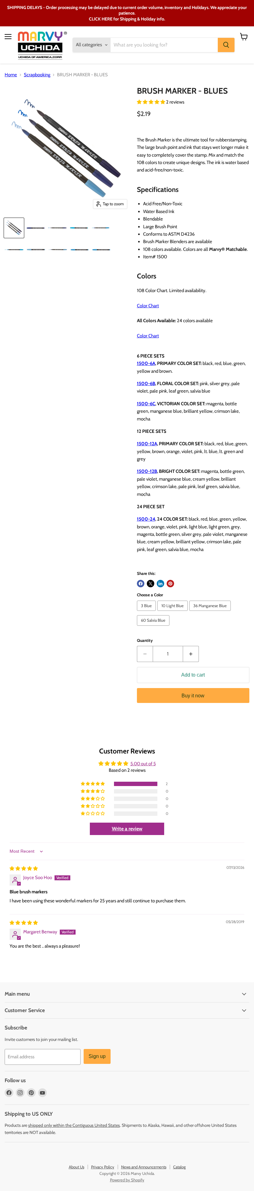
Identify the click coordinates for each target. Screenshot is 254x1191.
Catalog (179, 1166)
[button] (151, 102)
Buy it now (193, 695)
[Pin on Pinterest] (170, 583)
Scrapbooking (37, 75)
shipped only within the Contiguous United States (74, 1125)
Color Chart (148, 306)
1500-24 (146, 519)
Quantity (145, 640)
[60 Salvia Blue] (154, 627)
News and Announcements (143, 1166)
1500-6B (146, 383)
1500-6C (146, 404)
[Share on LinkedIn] (160, 583)
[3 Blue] (147, 612)
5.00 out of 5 (143, 764)
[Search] (226, 45)
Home (11, 75)
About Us (76, 1166)
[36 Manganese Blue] (210, 612)
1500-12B (147, 471)
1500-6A (146, 363)
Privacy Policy (102, 1166)
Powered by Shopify (127, 1179)
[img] (24, 868)
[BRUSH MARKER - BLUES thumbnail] (14, 228)
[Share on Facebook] (140, 583)
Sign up (97, 1056)
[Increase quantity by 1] (191, 654)
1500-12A (147, 444)
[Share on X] (150, 583)
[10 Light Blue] (173, 612)
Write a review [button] (127, 829)
